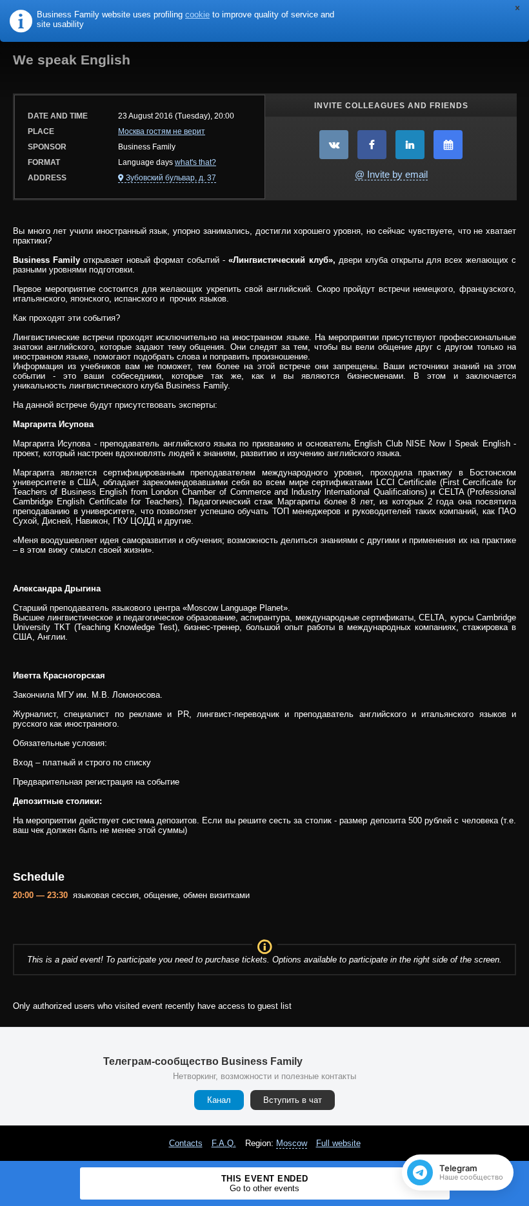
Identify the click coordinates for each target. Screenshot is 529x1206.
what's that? (195, 162)
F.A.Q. (224, 1143)
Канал (219, 1100)
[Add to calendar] (448, 144)
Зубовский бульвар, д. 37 (171, 177)
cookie (197, 14)
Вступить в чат (292, 1100)
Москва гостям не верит (161, 131)
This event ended (264, 1183)
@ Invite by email (391, 174)
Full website (338, 1143)
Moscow (291, 1143)
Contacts (186, 1143)
